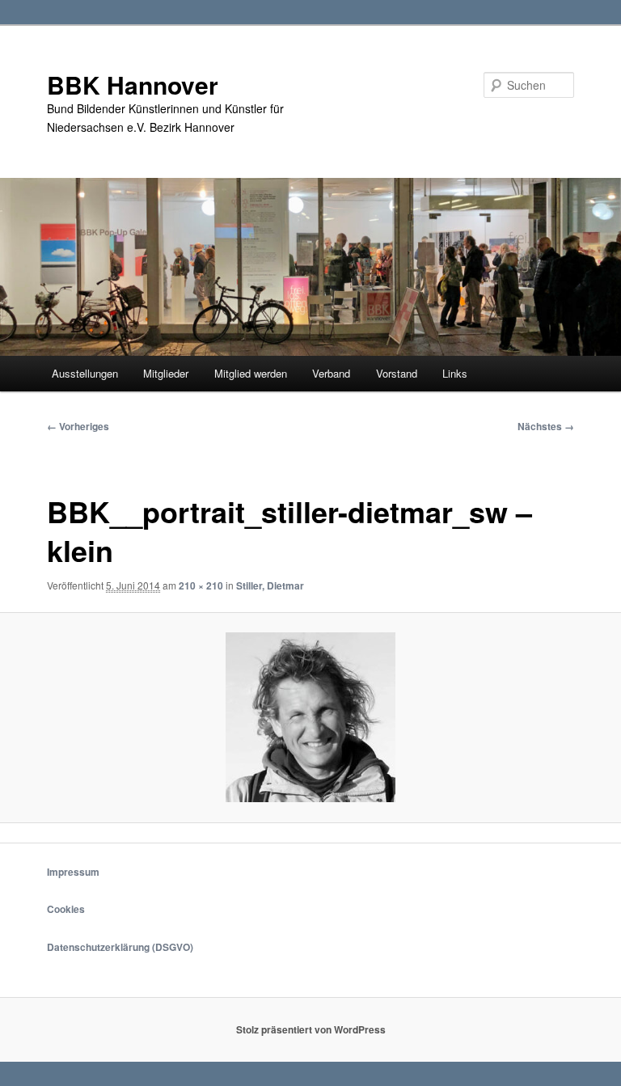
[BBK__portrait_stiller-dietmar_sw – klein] (310, 717)
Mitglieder (165, 373)
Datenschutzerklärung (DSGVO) (120, 947)
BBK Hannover (132, 84)
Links (454, 373)
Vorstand (396, 373)
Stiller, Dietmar (270, 585)
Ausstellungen (85, 373)
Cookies (66, 909)
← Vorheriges (78, 426)
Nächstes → (546, 426)
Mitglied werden (250, 373)
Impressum (73, 871)
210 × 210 (201, 585)
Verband (331, 373)
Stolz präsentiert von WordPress (311, 1029)
